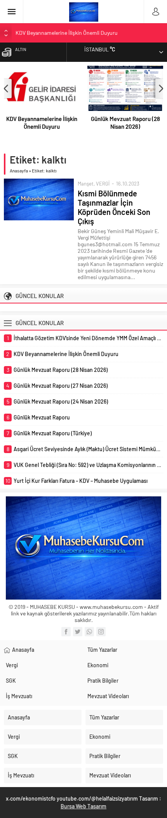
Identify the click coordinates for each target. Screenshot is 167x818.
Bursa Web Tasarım (83, 806)
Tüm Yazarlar (102, 649)
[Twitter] (77, 631)
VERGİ (103, 184)
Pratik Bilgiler (102, 680)
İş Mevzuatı (19, 696)
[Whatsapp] (89, 631)
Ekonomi (97, 665)
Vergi (12, 665)
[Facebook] (66, 631)
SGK (11, 680)
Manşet (86, 184)
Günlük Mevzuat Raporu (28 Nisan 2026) (125, 122)
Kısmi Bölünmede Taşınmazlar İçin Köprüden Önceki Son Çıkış (114, 207)
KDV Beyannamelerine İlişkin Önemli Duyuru (67, 32)
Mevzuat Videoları (108, 696)
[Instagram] (101, 631)
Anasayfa (19, 170)
